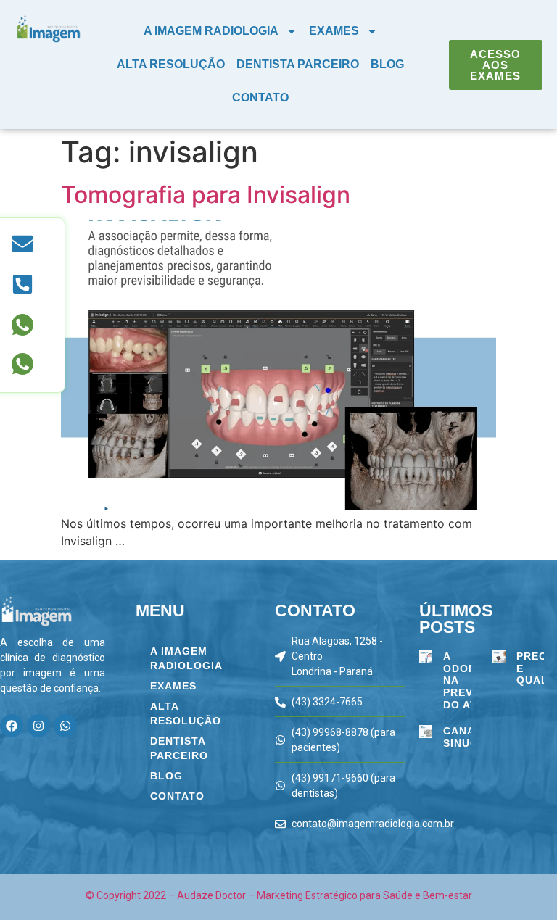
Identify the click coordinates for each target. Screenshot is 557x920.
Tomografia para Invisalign (205, 195)
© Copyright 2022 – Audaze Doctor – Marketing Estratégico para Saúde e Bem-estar (279, 895)
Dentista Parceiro (297, 64)
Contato (260, 97)
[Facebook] (11, 725)
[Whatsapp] (65, 725)
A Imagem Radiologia (211, 31)
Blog (387, 64)
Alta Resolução (171, 64)
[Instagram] (38, 725)
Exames (334, 31)
